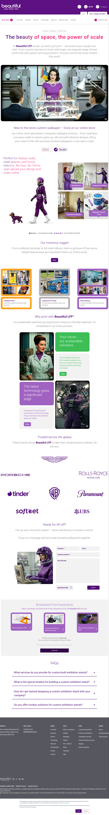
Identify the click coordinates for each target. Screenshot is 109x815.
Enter (54, 260)
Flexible (65, 733)
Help (64, 754)
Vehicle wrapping (84, 747)
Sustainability (54, 747)
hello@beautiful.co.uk (30, 732)
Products (28, 20)
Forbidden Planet (9, 301)
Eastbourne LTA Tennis (49, 301)
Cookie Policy (33, 786)
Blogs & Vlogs (63, 20)
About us (54, 20)
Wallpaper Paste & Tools (98, 213)
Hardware (66, 751)
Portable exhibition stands (86, 740)
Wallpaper (66, 736)
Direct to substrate (68, 729)
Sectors (35, 20)
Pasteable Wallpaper (74, 214)
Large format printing (85, 729)
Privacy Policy (66, 803)
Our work (19, 20)
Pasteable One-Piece (100, 185)
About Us (53, 744)
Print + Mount (67, 744)
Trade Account (103, 736)
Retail (65, 747)
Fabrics (65, 740)
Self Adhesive (76, 185)
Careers (52, 751)
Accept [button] (78, 811)
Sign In (101, 729)
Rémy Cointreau (85, 301)
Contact (73, 20)
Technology (44, 20)
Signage (81, 744)
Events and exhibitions (85, 733)
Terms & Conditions (7, 786)
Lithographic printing (85, 736)
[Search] (79, 7)
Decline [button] (86, 811)
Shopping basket (104, 733)
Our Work (53, 729)
